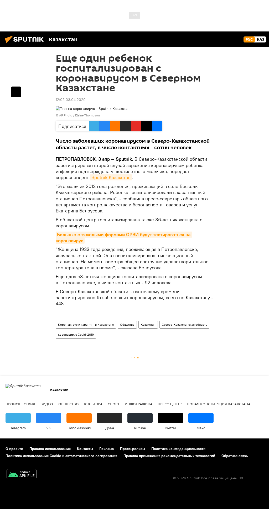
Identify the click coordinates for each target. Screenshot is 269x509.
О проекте (14, 448)
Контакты (85, 448)
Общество (127, 324)
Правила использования (50, 448)
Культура (93, 403)
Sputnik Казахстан (111, 177)
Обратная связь (234, 455)
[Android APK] (21, 475)
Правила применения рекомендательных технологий (169, 455)
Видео (46, 403)
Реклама (106, 448)
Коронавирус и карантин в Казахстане (86, 324)
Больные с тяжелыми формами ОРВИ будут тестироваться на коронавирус (124, 238)
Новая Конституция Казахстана (218, 403)
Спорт (114, 403)
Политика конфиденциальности (178, 448)
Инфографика (138, 403)
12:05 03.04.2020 (71, 99)
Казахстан (148, 324)
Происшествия (20, 403)
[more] (16, 92)
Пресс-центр (170, 403)
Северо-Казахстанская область (184, 324)
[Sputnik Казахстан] (26, 43)
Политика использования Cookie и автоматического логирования (61, 455)
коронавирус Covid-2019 (76, 334)
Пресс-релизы (132, 448)
